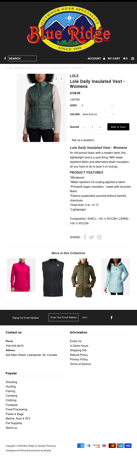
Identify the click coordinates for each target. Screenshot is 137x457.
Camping (11, 395)
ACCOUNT (95, 58)
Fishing (10, 391)
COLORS (75, 114)
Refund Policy (79, 355)
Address (10, 350)
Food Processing (16, 409)
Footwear (12, 405)
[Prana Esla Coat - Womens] (84, 296)
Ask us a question (83, 140)
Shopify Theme (45, 445)
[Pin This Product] (99, 237)
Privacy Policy (79, 359)
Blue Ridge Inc (30, 445)
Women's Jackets (25, 67)
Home (9, 67)
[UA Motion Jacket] (21, 290)
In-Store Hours (79, 346)
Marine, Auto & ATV (18, 418)
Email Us (76, 341)
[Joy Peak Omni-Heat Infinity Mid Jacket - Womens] (115, 294)
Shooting (11, 382)
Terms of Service (80, 364)
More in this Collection (68, 253)
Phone (9, 341)
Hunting (11, 386)
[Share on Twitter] (91, 237)
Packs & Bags (15, 414)
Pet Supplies (14, 423)
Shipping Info (78, 350)
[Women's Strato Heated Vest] (52, 296)
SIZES (73, 105)
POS (21, 450)
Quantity (74, 126)
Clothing (11, 400)
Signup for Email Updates (25, 317)
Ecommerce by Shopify (40, 450)
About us (11, 428)
